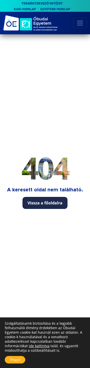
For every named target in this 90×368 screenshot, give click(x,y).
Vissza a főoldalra (45, 203)
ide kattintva (39, 346)
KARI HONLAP (25, 9)
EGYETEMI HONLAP (55, 9)
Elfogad (15, 359)
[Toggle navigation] (80, 23)
